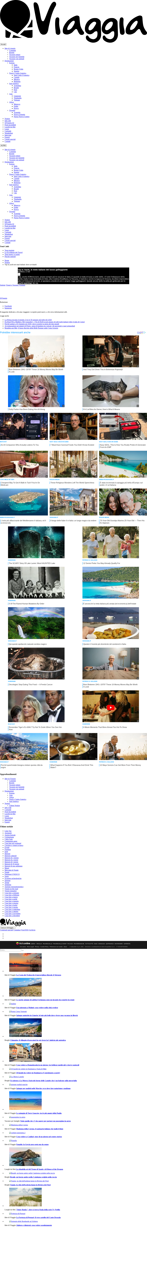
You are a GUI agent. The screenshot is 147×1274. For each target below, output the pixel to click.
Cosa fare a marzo (11, 897)
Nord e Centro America (17, 73)
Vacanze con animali (16, 59)
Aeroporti (8, 833)
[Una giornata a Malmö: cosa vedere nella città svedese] (76, 1004)
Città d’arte (9, 839)
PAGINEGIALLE (47, 943)
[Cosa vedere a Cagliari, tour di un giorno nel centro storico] (76, 1133)
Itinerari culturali (11, 856)
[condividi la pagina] (19, 274)
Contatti (7, 141)
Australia (17, 112)
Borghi (11, 52)
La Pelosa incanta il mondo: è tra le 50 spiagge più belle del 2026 (28, 320)
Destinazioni (9, 61)
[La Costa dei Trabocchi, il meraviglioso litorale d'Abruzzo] (76, 962)
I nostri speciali (10, 139)
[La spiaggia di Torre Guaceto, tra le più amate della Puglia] (76, 1100)
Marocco (17, 104)
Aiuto (65, 946)
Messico (17, 79)
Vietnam (17, 100)
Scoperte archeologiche (13, 878)
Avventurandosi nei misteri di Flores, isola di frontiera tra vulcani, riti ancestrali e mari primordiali (40, 326)
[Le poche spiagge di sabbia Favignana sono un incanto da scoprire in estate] (76, 987)
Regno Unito (18, 69)
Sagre (7, 876)
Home (7, 260)
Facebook (8, 306)
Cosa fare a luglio (11, 905)
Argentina (17, 86)
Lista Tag (8, 831)
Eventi (7, 847)
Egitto (16, 106)
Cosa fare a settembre (12, 909)
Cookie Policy (44, 946)
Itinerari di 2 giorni (11, 860)
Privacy (37, 946)
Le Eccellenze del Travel (14, 252)
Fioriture (8, 849)
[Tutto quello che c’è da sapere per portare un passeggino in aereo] (76, 1117)
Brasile (16, 88)
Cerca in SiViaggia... (8, 928)
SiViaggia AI (9, 123)
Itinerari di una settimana (13, 866)
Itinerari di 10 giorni (12, 864)
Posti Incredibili (10, 812)
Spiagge (7, 880)
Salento (2, 285)
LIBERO (33, 943)
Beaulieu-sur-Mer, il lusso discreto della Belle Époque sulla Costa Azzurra (31, 328)
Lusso (7, 129)
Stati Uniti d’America (21, 75)
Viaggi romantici (11, 891)
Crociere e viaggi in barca (14, 845)
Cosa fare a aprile (11, 899)
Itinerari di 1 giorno (12, 858)
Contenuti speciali (6, 930)
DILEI (95, 943)
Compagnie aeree (11, 841)
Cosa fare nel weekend (13, 843)
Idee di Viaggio (10, 779)
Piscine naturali (10, 257)
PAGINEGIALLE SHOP (59, 943)
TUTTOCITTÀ (89, 943)
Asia (11, 94)
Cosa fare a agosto (11, 907)
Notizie (7, 119)
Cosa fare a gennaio (12, 893)
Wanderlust (9, 133)
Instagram (8, 308)
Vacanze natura (14, 55)
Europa (11, 63)
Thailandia (17, 98)
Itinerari (7, 854)
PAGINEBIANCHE (79, 943)
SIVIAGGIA (101, 943)
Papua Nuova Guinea (21, 117)
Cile (15, 92)
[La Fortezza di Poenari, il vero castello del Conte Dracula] (76, 1214)
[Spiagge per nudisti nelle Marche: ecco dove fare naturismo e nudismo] (76, 1085)
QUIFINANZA (110, 943)
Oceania (12, 110)
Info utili (8, 121)
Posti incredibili (10, 125)
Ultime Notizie (14, 806)
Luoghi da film (10, 127)
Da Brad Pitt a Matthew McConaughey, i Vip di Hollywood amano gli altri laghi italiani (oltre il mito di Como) (45, 322)
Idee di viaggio (10, 48)
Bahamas (17, 81)
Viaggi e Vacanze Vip (14, 285)
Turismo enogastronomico (14, 887)
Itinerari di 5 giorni (11, 862)
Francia (16, 67)
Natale (7, 872)
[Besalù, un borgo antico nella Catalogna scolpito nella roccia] (76, 1173)
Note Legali (30, 946)
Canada (16, 77)
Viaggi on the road (11, 889)
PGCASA (70, 943)
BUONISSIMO (119, 943)
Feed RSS (25, 930)
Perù (15, 90)
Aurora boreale (10, 835)
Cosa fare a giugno (11, 903)
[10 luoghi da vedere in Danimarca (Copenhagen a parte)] (76, 1069)
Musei (7, 868)
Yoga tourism (9, 250)
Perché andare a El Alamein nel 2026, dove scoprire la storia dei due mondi (32, 324)
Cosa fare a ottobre (11, 911)
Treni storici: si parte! (12, 254)
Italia (15, 65)
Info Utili (8, 808)
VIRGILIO (39, 943)
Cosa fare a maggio (12, 901)
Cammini (12, 50)
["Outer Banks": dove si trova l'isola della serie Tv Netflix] (76, 1197)
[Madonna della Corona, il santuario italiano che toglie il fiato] (76, 1125)
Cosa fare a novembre (12, 914)
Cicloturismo (9, 837)
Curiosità (8, 131)
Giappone (17, 96)
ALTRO (3, 145)
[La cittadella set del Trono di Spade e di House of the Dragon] (76, 1156)
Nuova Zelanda (19, 114)
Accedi (3, 44)
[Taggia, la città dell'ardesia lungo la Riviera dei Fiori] (76, 1181)
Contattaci (17, 930)
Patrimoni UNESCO (12, 874)
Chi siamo (23, 946)
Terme (7, 883)
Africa (11, 102)
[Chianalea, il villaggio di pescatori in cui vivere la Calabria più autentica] (76, 1027)
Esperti (7, 137)
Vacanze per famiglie (16, 57)
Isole (6, 852)
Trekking (8, 885)
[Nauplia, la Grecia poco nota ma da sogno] (76, 1141)
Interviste (8, 135)
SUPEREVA (127, 943)
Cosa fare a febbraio (12, 895)
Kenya (16, 108)
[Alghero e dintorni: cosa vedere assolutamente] (76, 1221)
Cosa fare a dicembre (12, 916)
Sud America (14, 83)
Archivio (32, 930)
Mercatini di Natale (11, 870)
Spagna (16, 71)
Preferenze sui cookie (56, 946)
